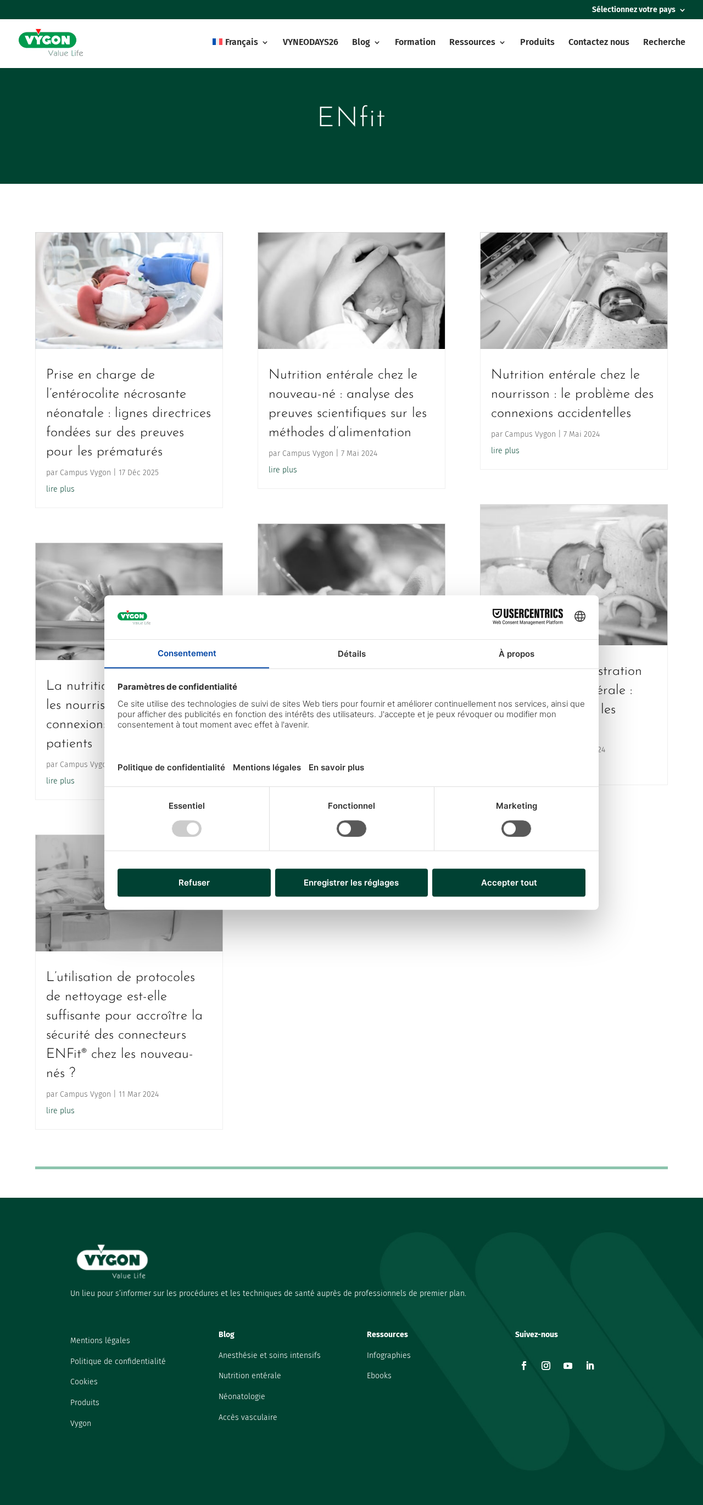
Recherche (664, 42)
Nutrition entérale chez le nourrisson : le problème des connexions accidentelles (572, 394)
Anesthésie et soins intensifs (270, 1355)
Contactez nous (598, 42)
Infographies (389, 1355)
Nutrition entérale (250, 1375)
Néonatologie (242, 1396)
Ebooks (379, 1375)
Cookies (84, 1381)
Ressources (472, 42)
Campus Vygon (85, 472)
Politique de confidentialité (118, 1361)
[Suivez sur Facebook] (524, 1365)
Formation (415, 42)
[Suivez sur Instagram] (546, 1365)
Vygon (80, 1423)
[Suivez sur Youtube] (568, 1365)
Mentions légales (100, 1340)
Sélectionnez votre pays (634, 10)
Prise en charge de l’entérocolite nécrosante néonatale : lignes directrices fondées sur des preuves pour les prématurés (128, 413)
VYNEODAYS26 (310, 42)
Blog (361, 42)
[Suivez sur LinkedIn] (590, 1365)
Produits (537, 42)
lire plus (60, 489)
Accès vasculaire (248, 1417)
